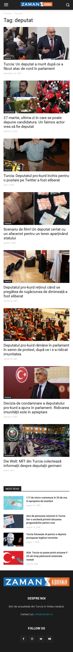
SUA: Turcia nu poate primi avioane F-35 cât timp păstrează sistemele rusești (47, 556)
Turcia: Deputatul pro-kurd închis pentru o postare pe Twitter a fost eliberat (36, 178)
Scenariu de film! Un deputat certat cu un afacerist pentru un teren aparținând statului (36, 233)
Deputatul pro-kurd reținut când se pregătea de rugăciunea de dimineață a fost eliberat (35, 291)
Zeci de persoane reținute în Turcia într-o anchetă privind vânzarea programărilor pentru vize (45, 519)
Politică (8, 58)
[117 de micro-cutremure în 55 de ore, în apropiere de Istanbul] (13, 503)
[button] (68, 5)
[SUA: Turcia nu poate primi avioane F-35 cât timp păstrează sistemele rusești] (13, 558)
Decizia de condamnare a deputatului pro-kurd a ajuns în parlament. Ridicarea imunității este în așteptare (36, 407)
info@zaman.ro (44, 614)
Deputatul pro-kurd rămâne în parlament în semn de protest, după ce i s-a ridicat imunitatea (36, 349)
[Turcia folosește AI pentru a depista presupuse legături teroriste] (13, 539)
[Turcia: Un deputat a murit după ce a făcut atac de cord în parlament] (36, 43)
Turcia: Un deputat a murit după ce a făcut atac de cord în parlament (33, 66)
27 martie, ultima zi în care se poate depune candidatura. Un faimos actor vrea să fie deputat (34, 122)
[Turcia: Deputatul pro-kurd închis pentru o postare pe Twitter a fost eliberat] (36, 155)
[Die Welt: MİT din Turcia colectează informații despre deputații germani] (36, 440)
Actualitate (9, 112)
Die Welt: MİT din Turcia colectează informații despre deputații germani (32, 463)
